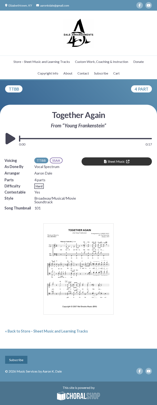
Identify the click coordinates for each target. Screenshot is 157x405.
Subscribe (101, 73)
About (67, 73)
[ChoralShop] (78, 396)
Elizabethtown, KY (20, 5)
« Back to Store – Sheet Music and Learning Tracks (46, 331)
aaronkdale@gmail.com (54, 5)
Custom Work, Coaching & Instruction (101, 61)
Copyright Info (48, 73)
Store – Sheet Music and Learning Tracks (41, 61)
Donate (138, 61)
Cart (116, 73)
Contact (83, 73)
